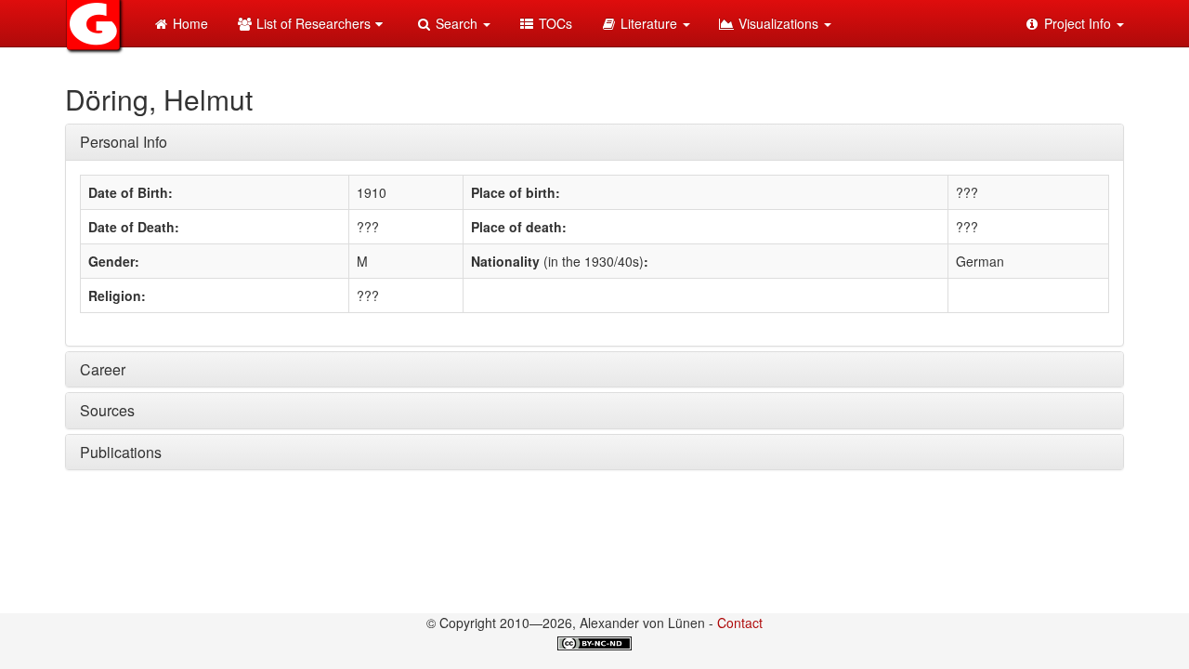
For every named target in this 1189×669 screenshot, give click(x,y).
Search (456, 23)
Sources (107, 410)
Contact (740, 622)
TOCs (553, 23)
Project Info (1077, 23)
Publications (121, 452)
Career (102, 369)
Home (188, 23)
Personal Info (123, 141)
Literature (649, 23)
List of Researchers (312, 23)
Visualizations (778, 23)
